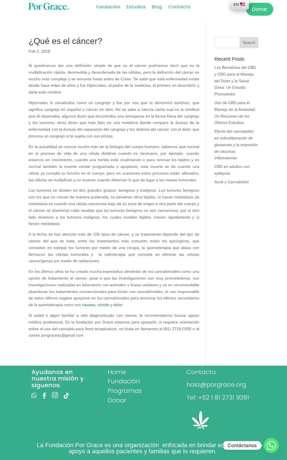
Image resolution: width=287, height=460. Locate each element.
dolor (118, 304)
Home (117, 372)
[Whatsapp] (271, 445)
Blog (157, 7)
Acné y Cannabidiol (231, 182)
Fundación (108, 7)
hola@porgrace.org (216, 384)
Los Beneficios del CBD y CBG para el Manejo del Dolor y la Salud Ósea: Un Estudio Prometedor (235, 80)
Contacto (179, 7)
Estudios (136, 7)
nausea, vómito (95, 304)
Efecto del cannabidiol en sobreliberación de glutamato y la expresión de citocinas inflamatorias (236, 144)
